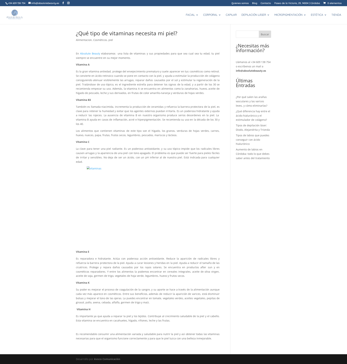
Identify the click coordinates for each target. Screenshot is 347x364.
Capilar (231, 15)
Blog (254, 3)
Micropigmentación (288, 15)
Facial (190, 15)
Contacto (266, 3)
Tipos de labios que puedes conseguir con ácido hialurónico (252, 140)
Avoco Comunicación (107, 359)
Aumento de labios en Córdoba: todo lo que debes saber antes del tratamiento (253, 154)
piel (110, 40)
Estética (317, 15)
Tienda (336, 15)
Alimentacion (84, 40)
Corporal (210, 15)
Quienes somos (240, 3)
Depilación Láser (253, 15)
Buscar (265, 34)
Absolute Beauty (90, 53)
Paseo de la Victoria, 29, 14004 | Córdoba (297, 3)
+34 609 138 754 (261, 62)
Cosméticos (100, 40)
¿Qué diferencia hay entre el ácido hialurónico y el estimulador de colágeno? (253, 116)
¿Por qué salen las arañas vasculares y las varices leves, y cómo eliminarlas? (251, 101)
